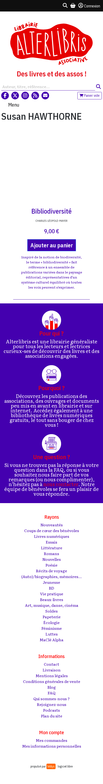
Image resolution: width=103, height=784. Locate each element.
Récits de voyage (51, 571)
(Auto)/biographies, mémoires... (51, 576)
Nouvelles (51, 559)
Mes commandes (51, 740)
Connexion (92, 6)
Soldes (51, 611)
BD (51, 588)
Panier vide (91, 95)
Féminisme (51, 628)
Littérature (51, 548)
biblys (51, 766)
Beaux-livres (51, 599)
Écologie (51, 622)
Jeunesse (51, 582)
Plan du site (51, 716)
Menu (13, 105)
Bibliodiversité (51, 211)
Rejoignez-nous (51, 704)
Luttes (52, 634)
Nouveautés (51, 525)
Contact (51, 664)
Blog (51, 687)
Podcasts (51, 710)
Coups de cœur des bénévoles (51, 530)
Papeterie (52, 616)
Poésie (51, 565)
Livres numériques (51, 536)
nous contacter (60, 484)
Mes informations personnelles (51, 746)
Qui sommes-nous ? (51, 698)
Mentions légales (51, 675)
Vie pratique (51, 594)
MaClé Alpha (51, 639)
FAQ (51, 693)
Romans (51, 553)
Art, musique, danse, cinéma (51, 605)
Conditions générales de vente (51, 681)
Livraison (52, 670)
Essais (51, 542)
